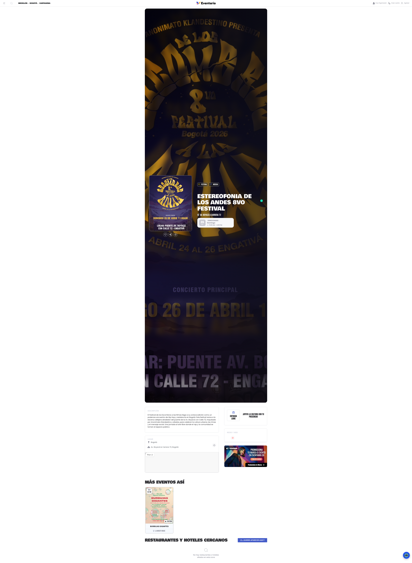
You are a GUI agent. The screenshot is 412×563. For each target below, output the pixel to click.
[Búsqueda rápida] (13, 3)
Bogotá (154, 442)
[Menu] (5, 3)
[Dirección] (214, 445)
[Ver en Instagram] (175, 234)
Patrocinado (233, 448)
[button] (165, 234)
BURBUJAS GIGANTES (159, 526)
